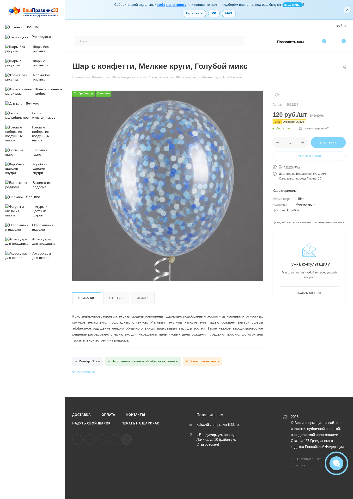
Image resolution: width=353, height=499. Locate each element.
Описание (86, 297)
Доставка (81, 415)
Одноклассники (102, 439)
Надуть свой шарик (91, 423)
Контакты (135, 415)
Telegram (90, 439)
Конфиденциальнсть (307, 459)
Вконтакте (77, 439)
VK (214, 13)
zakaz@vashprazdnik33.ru (217, 425)
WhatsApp (114, 439)
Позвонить (194, 13)
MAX (228, 13)
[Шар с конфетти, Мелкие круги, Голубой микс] (167, 186)
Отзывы (115, 297)
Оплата (143, 297)
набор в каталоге (172, 4)
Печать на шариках (140, 423)
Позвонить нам (290, 42)
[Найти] (238, 41)
